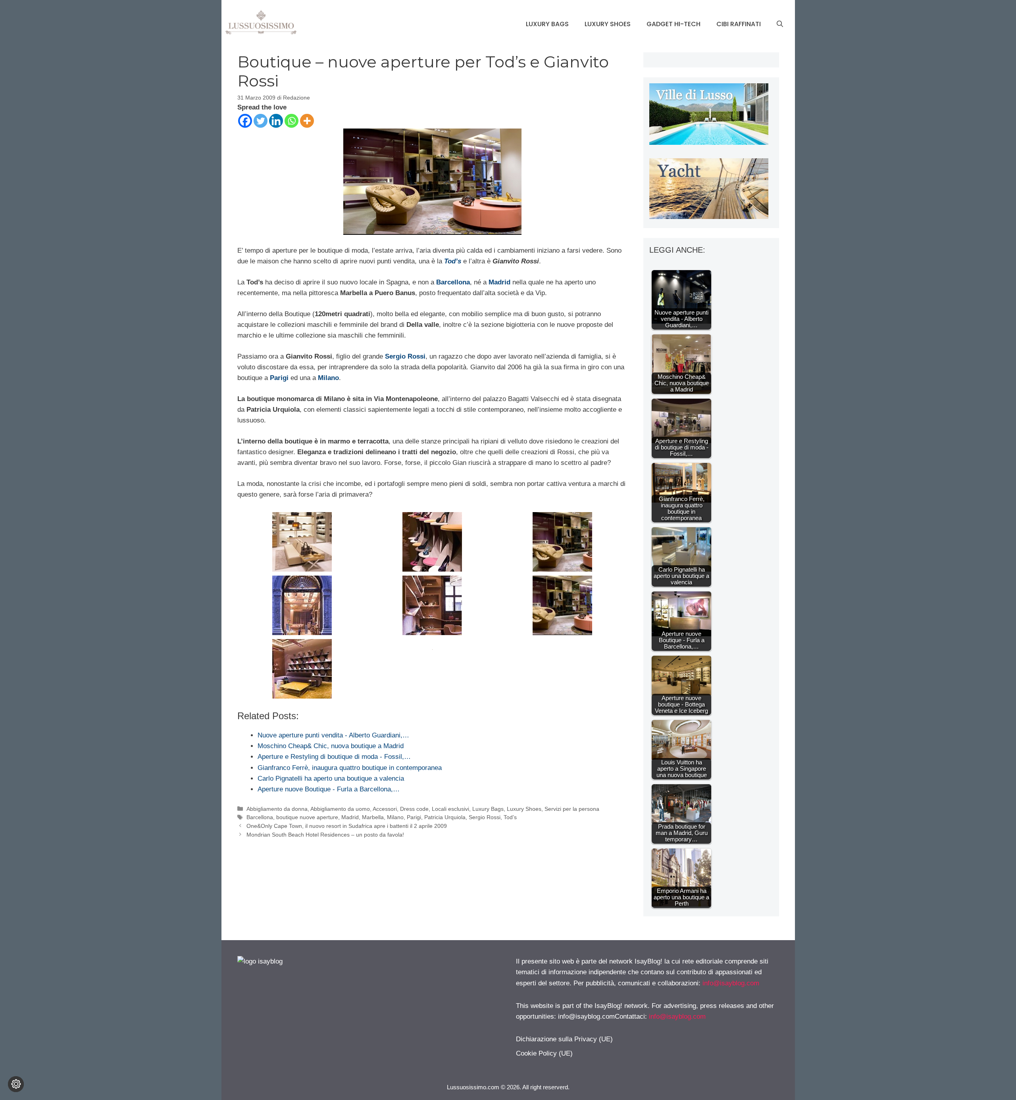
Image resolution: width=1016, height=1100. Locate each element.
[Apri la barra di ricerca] (780, 24)
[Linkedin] (276, 121)
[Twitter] (260, 121)
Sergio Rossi (484, 817)
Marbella (373, 817)
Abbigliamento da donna (277, 809)
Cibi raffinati (738, 24)
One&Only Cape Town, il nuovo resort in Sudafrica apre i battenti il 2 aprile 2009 (346, 826)
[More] (307, 121)
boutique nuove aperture (307, 817)
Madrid (350, 817)
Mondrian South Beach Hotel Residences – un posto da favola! (325, 834)
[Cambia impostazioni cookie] (16, 1084)
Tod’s (510, 817)
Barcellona (259, 817)
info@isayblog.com (730, 983)
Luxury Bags (547, 24)
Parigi (414, 817)
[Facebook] (245, 121)
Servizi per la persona (572, 809)
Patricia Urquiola (445, 817)
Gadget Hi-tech (673, 24)
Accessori (385, 809)
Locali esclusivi (450, 809)
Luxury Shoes (608, 24)
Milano (395, 817)
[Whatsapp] (291, 121)
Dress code (414, 809)
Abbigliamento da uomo (340, 809)
